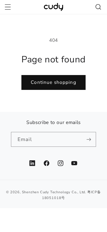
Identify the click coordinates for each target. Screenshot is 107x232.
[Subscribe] (89, 139)
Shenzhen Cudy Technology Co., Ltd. (54, 192)
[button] (8, 7)
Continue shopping (53, 82)
